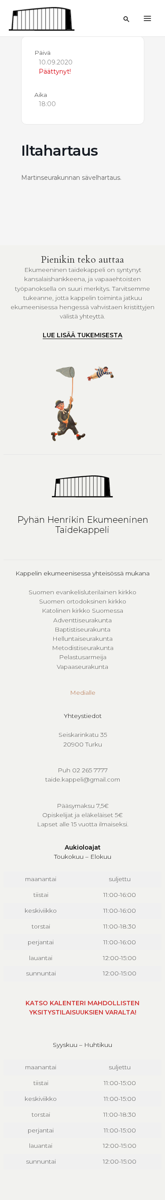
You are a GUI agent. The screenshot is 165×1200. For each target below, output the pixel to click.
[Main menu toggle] (147, 18)
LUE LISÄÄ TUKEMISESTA (82, 335)
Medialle (82, 692)
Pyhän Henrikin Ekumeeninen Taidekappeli (82, 524)
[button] (126, 19)
